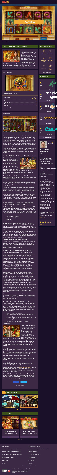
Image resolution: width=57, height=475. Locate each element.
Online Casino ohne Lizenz (25, 367)
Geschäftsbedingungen (34, 454)
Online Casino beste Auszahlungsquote (12, 454)
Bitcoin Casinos (33, 452)
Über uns (31, 463)
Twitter (24, 382)
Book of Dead (5, 446)
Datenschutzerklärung (8, 457)
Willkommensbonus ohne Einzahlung (11, 452)
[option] (20, 83)
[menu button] (54, 2)
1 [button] (17, 409)
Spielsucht (31, 460)
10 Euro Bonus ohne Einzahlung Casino (12, 449)
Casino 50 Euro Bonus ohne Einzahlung (39, 449)
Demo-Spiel (30, 22)
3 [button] (20, 409)
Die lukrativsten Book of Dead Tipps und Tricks (10, 432)
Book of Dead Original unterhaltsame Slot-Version (29, 432)
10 (47, 222)
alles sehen (46, 137)
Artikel (3, 463)
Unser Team (5, 460)
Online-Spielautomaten (35, 446)
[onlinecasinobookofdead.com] (5, 2)
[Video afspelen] (19, 83)
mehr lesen (10, 437)
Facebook (16, 382)
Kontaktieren (32, 457)
